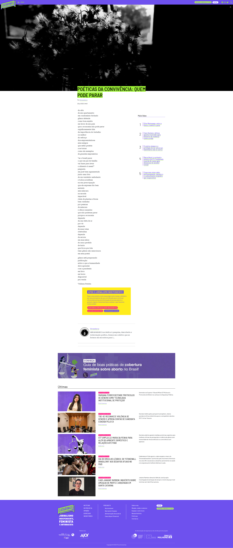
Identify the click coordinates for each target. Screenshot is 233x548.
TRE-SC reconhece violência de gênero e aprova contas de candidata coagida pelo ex (116, 419)
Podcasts (107, 505)
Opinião (86, 511)
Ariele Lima (101, 446)
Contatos (135, 519)
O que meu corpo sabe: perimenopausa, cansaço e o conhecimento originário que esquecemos (153, 175)
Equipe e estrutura (138, 511)
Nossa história (136, 513)
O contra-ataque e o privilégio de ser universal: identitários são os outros (153, 148)
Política (106, 392)
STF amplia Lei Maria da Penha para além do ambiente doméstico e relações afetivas (115, 440)
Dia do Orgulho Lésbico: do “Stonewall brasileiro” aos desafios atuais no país (117, 462)
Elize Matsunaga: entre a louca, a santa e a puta (153, 124)
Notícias (101, 392)
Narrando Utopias (111, 511)
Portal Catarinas (102, 403)
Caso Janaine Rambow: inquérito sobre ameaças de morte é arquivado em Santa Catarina (117, 483)
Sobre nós (135, 505)
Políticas (135, 516)
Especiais (87, 513)
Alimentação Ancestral (113, 513)
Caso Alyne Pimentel (112, 516)
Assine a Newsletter (203, 2)
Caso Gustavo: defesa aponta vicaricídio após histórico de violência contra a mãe (152, 135)
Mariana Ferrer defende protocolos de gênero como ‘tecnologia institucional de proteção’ (116, 398)
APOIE (159, 505)
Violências (107, 414)
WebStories (88, 516)
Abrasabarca (83, 100)
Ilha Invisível (109, 508)
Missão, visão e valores (139, 508)
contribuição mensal (111, 311)
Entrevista (88, 508)
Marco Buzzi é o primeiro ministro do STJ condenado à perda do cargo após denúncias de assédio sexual (153, 161)
